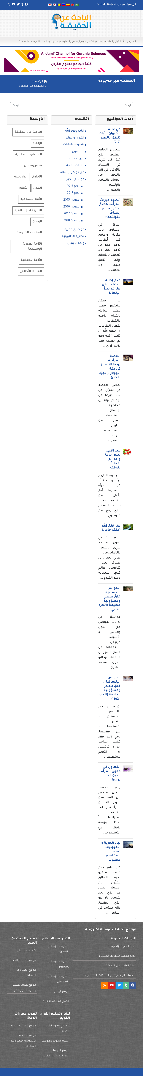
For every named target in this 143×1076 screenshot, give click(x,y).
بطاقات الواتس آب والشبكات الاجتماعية (110, 975)
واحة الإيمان (65, 41)
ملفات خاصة (25, 41)
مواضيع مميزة (74, 229)
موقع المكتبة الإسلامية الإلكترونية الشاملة (23, 1041)
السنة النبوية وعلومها (55, 1041)
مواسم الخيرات (73, 179)
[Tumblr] (22, 5)
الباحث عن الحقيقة (28, 132)
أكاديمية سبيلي (26, 950)
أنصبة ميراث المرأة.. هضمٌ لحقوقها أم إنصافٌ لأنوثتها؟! (109, 209)
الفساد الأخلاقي (31, 271)
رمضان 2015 (71, 200)
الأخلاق (37, 177)
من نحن (121, 4)
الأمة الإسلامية (31, 199)
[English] (72, 4)
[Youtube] (13, 5)
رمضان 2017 (71, 213)
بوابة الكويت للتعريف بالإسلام (117, 956)
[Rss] (9, 5)
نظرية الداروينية (99, 41)
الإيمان (37, 221)
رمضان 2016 (71, 207)
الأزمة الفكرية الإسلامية (32, 246)
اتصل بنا (111, 4)
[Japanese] (50, 4)
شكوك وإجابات (50, 41)
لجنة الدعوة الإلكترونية (121, 946)
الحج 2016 (73, 186)
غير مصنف (76, 158)
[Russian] (63, 4)
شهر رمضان (33, 165)
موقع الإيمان (61, 991)
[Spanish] (68, 4)
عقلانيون (37, 41)
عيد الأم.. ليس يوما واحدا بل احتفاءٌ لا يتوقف (112, 459)
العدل (37, 188)
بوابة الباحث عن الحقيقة (120, 966)
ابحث (100, 4)
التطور (23, 188)
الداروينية (20, 177)
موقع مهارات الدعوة (23, 1026)
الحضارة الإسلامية (28, 154)
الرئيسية (131, 4)
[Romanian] (59, 4)
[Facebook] (26, 5)
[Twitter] (18, 5)
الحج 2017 (73, 193)
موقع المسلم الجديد (23, 960)
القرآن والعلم (114, 41)
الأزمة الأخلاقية (31, 260)
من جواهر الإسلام (81, 41)
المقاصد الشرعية (29, 233)
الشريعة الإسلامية (28, 210)
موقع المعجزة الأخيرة (56, 1001)
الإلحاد (37, 143)
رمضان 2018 (71, 220)
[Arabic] (77, 4)
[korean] (54, 4)
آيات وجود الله (129, 41)
